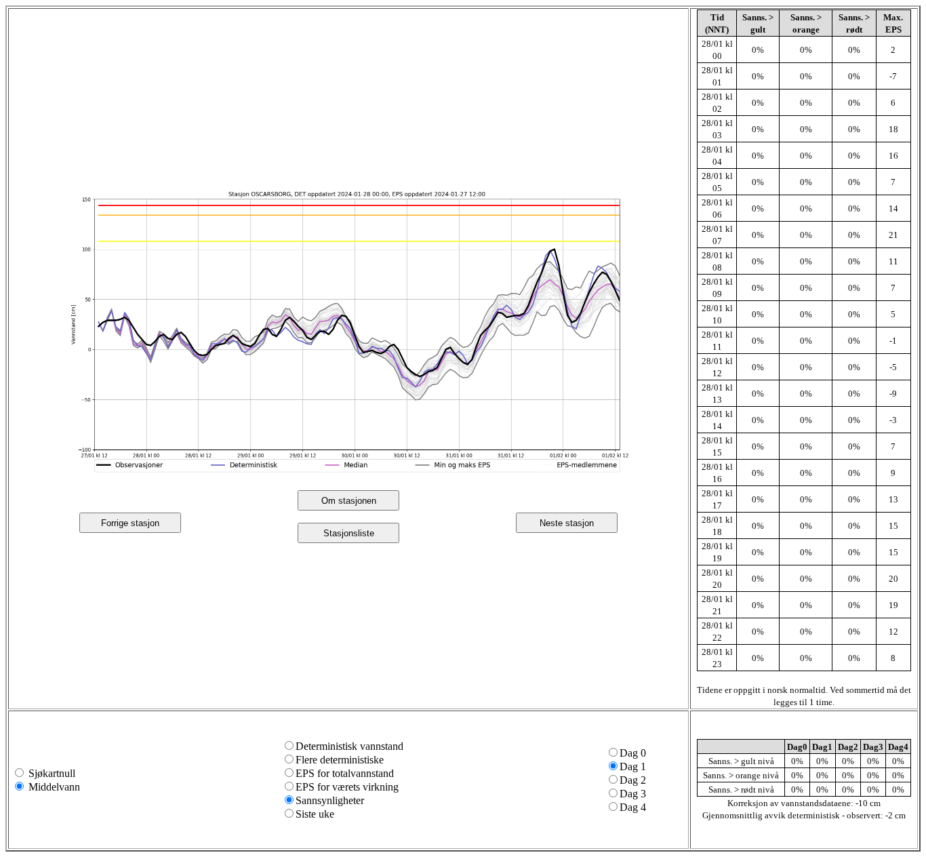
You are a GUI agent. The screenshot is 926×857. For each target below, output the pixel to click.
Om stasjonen (348, 501)
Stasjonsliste (348, 533)
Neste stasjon (567, 523)
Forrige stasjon (130, 523)
